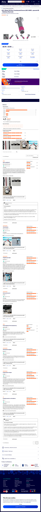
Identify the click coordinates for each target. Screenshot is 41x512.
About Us (4, 485)
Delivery (4, 481)
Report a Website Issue (18, 482)
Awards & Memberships (18, 481)
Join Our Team (5, 486)
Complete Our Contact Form (30, 485)
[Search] (23, 2)
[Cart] (38, 1)
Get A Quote (16, 76)
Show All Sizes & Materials (8, 8)
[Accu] (4, 2)
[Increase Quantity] (4, 61)
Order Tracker (5, 480)
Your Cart (27, 481)
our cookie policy (27, 502)
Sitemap (16, 486)
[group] (20, 25)
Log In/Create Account (29, 480)
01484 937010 (28, 484)
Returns (4, 482)
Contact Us (28, 486)
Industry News (17, 480)
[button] (37, 18)
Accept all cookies (20, 506)
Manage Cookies (17, 485)
